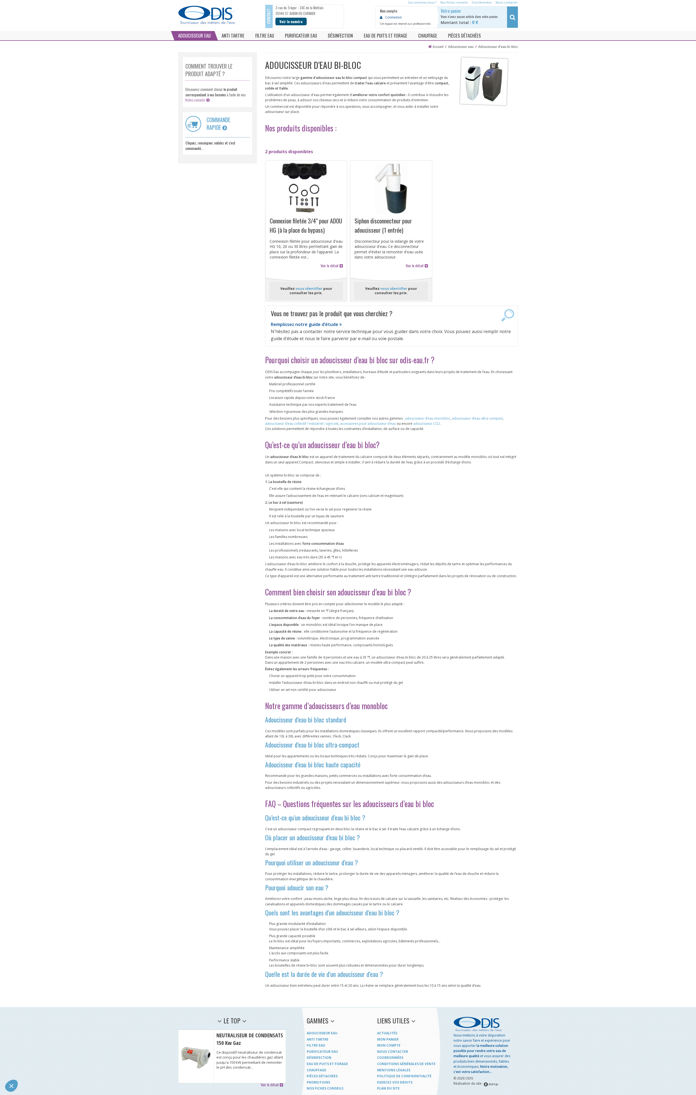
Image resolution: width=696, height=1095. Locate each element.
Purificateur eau (322, 1051)
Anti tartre (317, 1039)
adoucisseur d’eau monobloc (427, 418)
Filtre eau (316, 1045)
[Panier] (482, 17)
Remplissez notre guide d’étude (305, 324)
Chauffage (316, 1070)
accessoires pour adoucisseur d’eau (368, 423)
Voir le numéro (291, 21)
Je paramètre (62, 1067)
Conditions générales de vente (406, 1064)
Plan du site (388, 1088)
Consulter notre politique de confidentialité (42, 1050)
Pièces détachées (322, 1076)
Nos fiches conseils (325, 1088)
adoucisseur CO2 (426, 423)
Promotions (318, 1082)
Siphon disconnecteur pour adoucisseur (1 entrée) (391, 188)
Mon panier (388, 1039)
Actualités (387, 1033)
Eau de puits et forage (327, 1064)
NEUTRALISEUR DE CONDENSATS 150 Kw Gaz (232, 1056)
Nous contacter (392, 1051)
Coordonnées (390, 1057)
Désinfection (319, 1057)
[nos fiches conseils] (217, 81)
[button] (11, 1085)
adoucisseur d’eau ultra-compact (477, 418)
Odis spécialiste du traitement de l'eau (206, 14)
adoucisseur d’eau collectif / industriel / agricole (301, 423)
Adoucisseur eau (322, 1033)
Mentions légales (393, 1070)
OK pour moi (100, 1067)
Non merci (24, 1067)
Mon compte (388, 1045)
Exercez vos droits (394, 1082)
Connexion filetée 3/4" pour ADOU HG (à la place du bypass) (306, 188)
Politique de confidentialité (404, 1076)
